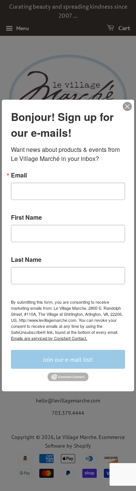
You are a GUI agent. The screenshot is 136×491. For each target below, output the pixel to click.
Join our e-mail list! (68, 359)
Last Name (26, 259)
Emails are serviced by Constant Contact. (49, 338)
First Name (26, 217)
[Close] (127, 106)
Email (19, 175)
